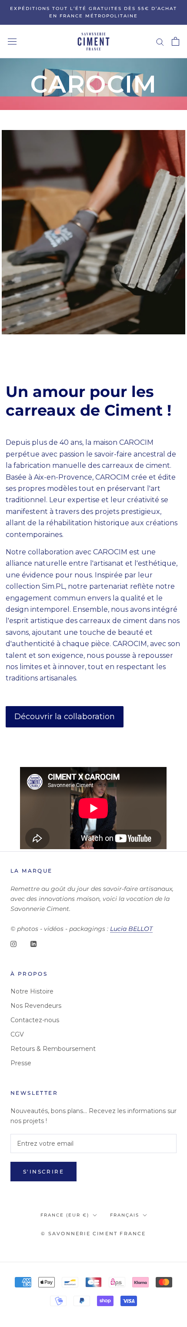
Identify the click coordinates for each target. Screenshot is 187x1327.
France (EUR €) (64, 1215)
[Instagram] (13, 944)
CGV (17, 1034)
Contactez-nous (34, 1020)
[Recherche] (160, 41)
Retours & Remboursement (53, 1049)
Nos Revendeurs (35, 1006)
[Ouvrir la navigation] (12, 41)
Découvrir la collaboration (64, 716)
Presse (20, 1063)
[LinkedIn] (33, 944)
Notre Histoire (31, 991)
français (124, 1215)
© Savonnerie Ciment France (93, 1233)
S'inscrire (43, 1171)
